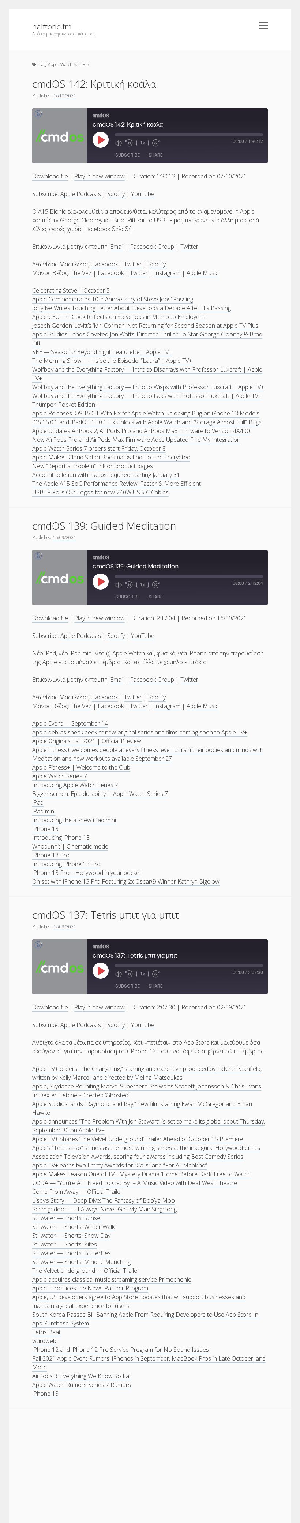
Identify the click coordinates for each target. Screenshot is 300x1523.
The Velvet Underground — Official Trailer (85, 1271)
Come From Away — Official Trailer (77, 1192)
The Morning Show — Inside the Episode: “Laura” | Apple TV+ (112, 361)
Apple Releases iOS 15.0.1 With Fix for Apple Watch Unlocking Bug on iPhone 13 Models (145, 413)
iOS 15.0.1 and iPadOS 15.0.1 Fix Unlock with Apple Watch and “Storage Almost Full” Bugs (147, 422)
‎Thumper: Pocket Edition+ (65, 405)
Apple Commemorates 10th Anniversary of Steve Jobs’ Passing (112, 299)
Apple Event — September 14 (70, 723)
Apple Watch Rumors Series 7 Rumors (81, 1385)
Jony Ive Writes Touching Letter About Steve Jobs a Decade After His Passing (131, 308)
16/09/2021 (64, 537)
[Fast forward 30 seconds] (156, 143)
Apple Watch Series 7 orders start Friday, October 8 (99, 448)
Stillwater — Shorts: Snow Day (71, 1235)
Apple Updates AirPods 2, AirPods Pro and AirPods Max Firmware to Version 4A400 (141, 431)
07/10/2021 (64, 96)
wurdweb (44, 1341)
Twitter (189, 246)
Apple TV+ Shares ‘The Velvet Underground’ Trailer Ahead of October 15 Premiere (137, 1139)
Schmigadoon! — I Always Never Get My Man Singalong (104, 1209)
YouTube (142, 194)
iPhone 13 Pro (51, 855)
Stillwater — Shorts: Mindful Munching (81, 1262)
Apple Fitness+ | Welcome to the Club (81, 767)
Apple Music (202, 273)
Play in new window (99, 176)
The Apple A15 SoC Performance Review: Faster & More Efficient (116, 484)
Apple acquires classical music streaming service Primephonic (111, 1279)
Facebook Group (152, 246)
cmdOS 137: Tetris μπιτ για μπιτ (105, 915)
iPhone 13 (45, 829)
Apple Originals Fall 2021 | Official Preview (86, 741)
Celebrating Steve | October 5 (71, 290)
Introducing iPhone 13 (61, 838)
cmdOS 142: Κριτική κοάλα (94, 84)
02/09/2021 (64, 927)
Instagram (167, 273)
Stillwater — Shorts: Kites (64, 1244)
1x (142, 143)
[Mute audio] (118, 143)
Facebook (105, 264)
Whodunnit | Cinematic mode (70, 846)
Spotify (116, 194)
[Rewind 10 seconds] (129, 143)
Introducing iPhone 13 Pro (66, 864)
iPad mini (43, 811)
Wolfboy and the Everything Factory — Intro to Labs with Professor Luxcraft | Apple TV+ (147, 396)
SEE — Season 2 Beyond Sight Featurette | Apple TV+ (102, 352)
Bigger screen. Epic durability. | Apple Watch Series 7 (100, 794)
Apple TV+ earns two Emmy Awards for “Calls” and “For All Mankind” (119, 1165)
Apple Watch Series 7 (59, 776)
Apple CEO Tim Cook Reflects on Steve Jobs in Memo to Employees (119, 317)
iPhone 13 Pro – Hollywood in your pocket (86, 873)
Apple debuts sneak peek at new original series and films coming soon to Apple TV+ (139, 732)
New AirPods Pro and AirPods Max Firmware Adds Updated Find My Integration (136, 440)
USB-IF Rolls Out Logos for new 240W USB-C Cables (100, 492)
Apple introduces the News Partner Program (90, 1288)
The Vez (81, 273)
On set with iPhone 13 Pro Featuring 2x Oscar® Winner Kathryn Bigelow (126, 881)
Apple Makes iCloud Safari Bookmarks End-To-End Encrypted (111, 457)
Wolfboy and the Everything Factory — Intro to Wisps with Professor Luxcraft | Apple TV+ (148, 387)
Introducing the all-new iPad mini (74, 820)
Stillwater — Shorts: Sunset (67, 1218)
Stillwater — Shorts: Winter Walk (73, 1227)
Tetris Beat (46, 1332)
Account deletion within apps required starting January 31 (106, 475)
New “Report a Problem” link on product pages (92, 466)
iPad (38, 802)
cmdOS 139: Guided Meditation (104, 526)
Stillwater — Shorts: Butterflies (71, 1253)
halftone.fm (52, 26)
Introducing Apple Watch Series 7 (75, 785)
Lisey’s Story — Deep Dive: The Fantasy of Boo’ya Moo (103, 1200)
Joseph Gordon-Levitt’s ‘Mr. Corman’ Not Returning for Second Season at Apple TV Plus (145, 325)
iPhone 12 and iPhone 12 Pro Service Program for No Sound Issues (120, 1350)
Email (117, 246)
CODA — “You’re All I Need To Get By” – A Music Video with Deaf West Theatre (134, 1183)
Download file (50, 176)
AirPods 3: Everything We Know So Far (81, 1376)
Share (155, 155)
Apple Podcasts (80, 194)
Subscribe (127, 155)
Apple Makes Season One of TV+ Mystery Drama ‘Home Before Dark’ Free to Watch (141, 1174)
